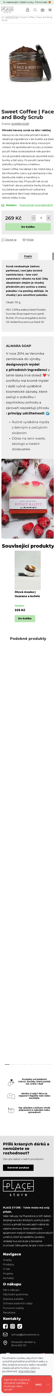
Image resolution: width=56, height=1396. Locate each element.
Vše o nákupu (11, 1290)
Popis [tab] (28, 256)
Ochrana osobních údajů (18, 1303)
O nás (6, 1269)
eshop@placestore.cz (25, 1334)
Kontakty (8, 1278)
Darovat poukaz (18, 1167)
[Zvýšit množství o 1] (48, 218)
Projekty (8, 1273)
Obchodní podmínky (15, 1294)
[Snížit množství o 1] (33, 218)
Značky (7, 1260)
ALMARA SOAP (20, 123)
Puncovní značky (13, 1308)
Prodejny (8, 1264)
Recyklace (9, 1312)
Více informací (27, 1371)
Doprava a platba (13, 1299)
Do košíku (28, 226)
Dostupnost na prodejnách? (36, 205)
